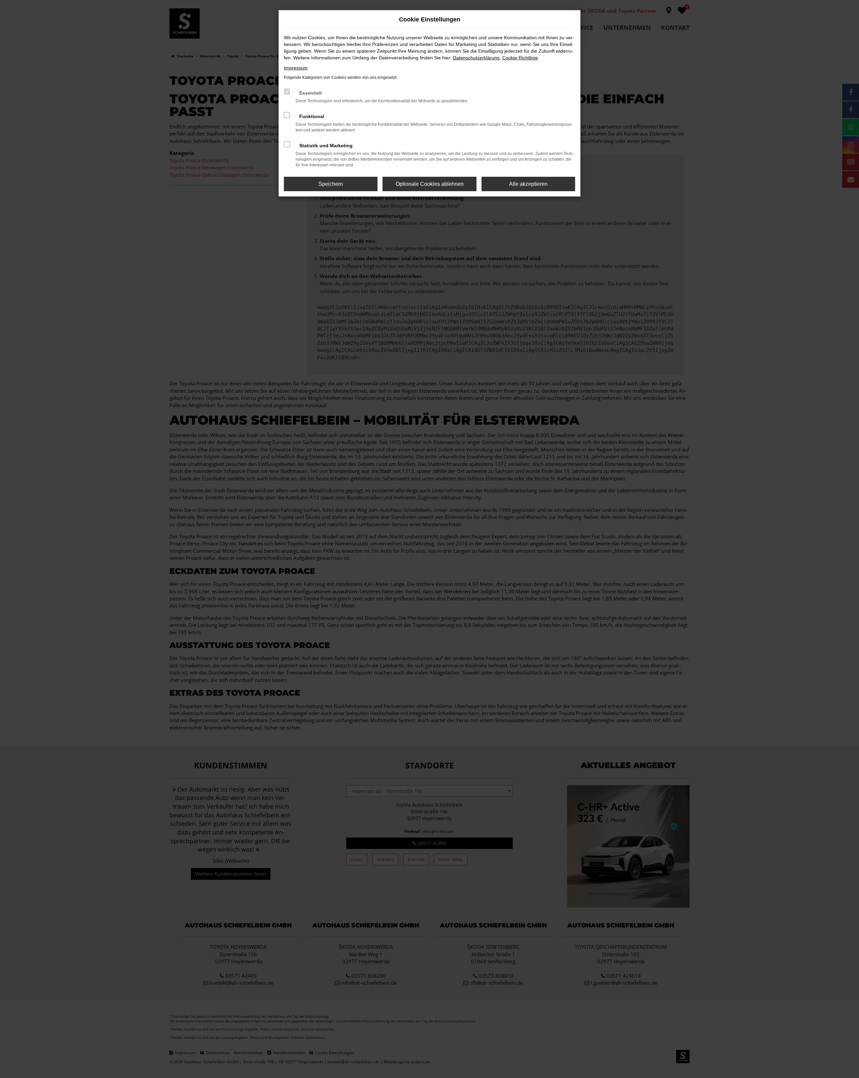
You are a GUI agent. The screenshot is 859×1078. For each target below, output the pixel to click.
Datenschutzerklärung (476, 57)
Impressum (296, 67)
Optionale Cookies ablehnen (430, 184)
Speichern (330, 184)
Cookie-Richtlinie (520, 57)
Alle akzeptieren (528, 184)
